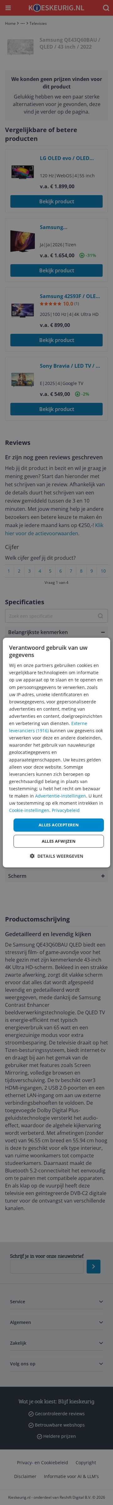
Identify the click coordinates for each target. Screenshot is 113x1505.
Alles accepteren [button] (59, 825)
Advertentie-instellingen (60, 796)
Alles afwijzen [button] (59, 841)
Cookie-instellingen (29, 810)
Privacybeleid (66, 810)
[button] (56, 856)
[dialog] (56, 752)
